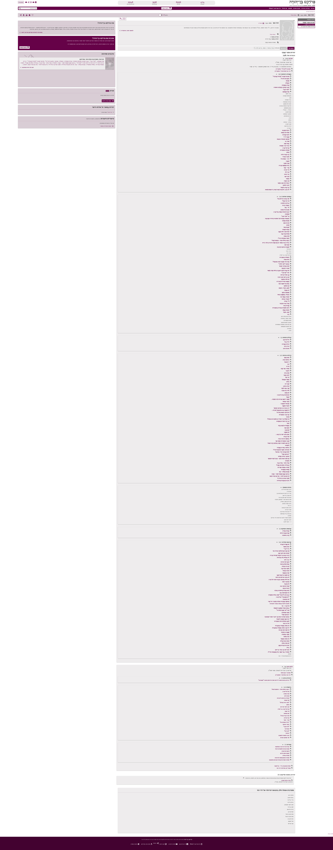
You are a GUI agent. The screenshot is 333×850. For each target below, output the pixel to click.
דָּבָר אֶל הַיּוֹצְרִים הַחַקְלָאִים (282, 421)
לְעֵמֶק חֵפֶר (286, 428)
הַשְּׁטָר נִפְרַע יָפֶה (285, 568)
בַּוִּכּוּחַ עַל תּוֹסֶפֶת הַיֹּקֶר (283, 283)
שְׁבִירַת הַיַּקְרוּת (285, 566)
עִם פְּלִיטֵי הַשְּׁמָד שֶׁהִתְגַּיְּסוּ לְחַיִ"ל (281, 450)
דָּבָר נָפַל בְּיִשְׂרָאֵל (285, 187)
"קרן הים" (286, 731)
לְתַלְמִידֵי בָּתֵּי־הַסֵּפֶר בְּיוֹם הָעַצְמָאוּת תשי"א (278, 652)
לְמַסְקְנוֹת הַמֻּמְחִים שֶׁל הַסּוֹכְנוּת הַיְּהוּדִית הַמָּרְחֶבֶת (277, 218)
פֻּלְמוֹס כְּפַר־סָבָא (285, 234)
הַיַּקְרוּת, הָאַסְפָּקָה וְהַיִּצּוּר (283, 294)
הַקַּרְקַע (287, 81)
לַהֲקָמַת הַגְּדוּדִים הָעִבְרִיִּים (283, 281)
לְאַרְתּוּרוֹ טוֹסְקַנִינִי (285, 403)
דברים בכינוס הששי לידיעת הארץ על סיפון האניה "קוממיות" (273, 680)
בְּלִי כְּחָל (287, 377)
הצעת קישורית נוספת (107, 126)
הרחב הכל (283, 48)
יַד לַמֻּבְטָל (286, 362)
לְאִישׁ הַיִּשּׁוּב (286, 386)
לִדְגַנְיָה (287, 371)
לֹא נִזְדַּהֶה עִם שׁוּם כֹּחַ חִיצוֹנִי (282, 577)
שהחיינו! (287, 729)
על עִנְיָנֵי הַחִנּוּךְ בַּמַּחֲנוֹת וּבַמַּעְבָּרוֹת (280, 628)
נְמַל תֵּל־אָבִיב (285, 148)
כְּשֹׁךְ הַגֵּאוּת (286, 236)
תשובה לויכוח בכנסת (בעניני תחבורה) (279, 603)
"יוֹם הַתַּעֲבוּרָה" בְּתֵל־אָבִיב (282, 597)
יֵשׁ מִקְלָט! (286, 290)
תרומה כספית (166, 8)
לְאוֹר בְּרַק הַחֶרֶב (285, 390)
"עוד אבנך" (286, 726)
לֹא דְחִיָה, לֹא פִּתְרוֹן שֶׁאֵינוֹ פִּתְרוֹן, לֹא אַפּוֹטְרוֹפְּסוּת (277, 189)
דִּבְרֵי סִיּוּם (286, 560)
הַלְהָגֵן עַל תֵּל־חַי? (285, 78)
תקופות (290, 8)
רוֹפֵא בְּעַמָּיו (286, 375)
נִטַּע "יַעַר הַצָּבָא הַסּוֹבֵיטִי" (282, 610)
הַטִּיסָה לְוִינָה (286, 348)
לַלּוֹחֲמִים (287, 445)
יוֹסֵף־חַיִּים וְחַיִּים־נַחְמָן (284, 645)
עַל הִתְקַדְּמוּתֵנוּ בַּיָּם (284, 593)
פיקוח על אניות (285, 751)
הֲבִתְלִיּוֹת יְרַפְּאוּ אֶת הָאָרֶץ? (282, 465)
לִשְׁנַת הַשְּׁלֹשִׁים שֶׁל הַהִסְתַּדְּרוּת (281, 621)
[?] (164, 15)
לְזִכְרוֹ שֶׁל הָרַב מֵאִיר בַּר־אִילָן (282, 650)
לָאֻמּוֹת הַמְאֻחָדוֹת (285, 469)
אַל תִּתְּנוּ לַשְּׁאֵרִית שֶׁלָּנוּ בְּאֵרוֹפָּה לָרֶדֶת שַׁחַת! (278, 443)
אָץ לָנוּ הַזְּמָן (286, 223)
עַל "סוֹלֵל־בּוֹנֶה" (285, 216)
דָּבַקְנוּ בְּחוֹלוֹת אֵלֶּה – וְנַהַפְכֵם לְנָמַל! (280, 240)
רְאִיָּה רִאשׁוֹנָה (286, 185)
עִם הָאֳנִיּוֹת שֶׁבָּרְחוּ (284, 544)
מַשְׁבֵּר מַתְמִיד (285, 157)
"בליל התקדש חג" (284, 722)
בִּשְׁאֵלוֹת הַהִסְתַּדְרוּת (284, 257)
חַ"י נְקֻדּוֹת (286, 301)
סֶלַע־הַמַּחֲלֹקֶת (286, 92)
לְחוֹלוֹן (287, 382)
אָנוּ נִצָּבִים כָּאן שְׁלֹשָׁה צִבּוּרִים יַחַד (281, 551)
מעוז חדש (286, 696)
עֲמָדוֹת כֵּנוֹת (286, 305)
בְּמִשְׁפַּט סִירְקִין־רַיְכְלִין (283, 439)
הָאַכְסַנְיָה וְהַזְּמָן (285, 292)
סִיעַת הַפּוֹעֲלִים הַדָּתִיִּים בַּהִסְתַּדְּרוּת (280, 308)
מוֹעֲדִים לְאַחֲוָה (285, 406)
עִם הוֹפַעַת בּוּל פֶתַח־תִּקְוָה (283, 575)
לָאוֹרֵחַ (287, 225)
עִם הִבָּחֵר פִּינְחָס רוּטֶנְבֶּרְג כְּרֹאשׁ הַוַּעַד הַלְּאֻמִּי (278, 270)
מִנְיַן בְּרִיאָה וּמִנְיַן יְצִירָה (283, 277)
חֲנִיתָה (287, 417)
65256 (178, 2)
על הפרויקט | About (275, 8)
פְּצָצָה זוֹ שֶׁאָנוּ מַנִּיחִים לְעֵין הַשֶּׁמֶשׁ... (280, 399)
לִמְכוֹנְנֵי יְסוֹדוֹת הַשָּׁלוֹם (283, 456)
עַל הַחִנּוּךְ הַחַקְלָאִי (285, 639)
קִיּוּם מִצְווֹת (286, 259)
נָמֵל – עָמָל (286, 168)
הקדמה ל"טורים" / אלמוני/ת (283, 69)
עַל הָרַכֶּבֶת (286, 584)
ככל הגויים (286, 718)
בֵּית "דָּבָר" (286, 549)
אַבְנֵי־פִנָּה (286, 176)
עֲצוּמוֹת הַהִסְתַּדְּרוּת (284, 150)
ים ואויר (287, 733)
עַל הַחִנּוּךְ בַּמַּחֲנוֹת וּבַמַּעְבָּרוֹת (282, 625)
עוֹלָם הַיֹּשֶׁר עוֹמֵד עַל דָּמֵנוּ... (282, 434)
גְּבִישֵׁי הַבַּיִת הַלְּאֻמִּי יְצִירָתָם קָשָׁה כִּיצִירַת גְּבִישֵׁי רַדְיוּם (275, 242)
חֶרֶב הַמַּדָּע (286, 181)
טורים (291, 58)
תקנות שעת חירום (284, 753)
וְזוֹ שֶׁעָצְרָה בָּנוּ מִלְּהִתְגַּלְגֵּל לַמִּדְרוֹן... (280, 410)
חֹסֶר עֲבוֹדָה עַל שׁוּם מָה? (283, 199)
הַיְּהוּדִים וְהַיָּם (286, 588)
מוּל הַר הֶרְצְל (286, 623)
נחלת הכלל (293, 15)
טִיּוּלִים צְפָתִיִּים (285, 344)
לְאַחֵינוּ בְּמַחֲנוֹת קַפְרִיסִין (283, 467)
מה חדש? (284, 8)
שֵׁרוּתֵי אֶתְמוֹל (286, 570)
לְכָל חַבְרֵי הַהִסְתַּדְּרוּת (284, 414)
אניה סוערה (286, 694)
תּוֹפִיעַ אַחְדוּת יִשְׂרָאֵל (284, 266)
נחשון (287, 705)
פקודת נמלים (286, 755)
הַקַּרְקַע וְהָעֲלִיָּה (285, 220)
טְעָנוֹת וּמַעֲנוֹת (285, 229)
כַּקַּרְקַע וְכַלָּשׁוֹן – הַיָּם (284, 472)
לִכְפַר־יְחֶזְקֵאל (286, 401)
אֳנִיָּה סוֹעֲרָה (286, 163)
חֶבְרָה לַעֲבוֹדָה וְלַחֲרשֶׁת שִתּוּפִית (281, 87)
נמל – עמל (286, 720)
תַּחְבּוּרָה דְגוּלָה (285, 582)
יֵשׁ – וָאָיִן (287, 207)
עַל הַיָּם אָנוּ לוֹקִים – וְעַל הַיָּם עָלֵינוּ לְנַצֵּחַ (279, 476)
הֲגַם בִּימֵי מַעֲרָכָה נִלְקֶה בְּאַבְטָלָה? (281, 261)
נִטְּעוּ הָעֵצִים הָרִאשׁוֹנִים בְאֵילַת (281, 590)
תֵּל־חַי (287, 366)
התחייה (261, 23)
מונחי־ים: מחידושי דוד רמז (284, 768)
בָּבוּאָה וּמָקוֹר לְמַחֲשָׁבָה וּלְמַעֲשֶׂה (281, 608)
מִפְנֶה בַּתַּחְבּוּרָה (285, 612)
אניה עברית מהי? (284, 716)
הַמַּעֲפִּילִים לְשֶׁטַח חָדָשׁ (283, 425)
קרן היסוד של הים (284, 707)
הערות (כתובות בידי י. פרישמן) (282, 766)
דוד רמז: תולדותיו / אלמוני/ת (283, 675)
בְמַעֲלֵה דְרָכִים (285, 205)
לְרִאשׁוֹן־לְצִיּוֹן (286, 360)
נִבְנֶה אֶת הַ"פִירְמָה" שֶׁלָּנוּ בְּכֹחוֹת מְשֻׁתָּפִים (278, 595)
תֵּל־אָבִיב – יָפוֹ (285, 606)
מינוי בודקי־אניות (286, 780)
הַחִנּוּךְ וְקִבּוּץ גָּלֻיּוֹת (284, 641)
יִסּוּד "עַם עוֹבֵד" (285, 272)
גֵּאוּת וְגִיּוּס (286, 373)
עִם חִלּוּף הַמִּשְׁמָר (285, 279)
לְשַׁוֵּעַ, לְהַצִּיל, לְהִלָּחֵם (284, 288)
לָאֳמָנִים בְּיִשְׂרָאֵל (285, 632)
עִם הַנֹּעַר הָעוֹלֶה (285, 643)
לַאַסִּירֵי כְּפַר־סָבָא (285, 368)
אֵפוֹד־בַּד (287, 141)
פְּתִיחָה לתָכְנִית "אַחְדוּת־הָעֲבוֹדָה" (281, 76)
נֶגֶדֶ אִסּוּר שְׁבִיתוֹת (284, 275)
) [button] (283, 58)
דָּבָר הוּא (287, 172)
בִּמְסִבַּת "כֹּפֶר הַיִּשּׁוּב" (283, 264)
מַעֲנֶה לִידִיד (286, 137)
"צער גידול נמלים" (284, 702)
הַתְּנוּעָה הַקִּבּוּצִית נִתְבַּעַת (283, 139)
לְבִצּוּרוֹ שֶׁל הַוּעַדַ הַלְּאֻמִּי (283, 183)
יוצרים (312, 8)
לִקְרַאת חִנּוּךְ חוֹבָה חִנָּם (283, 553)
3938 (154, 2)
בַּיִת (288, 314)
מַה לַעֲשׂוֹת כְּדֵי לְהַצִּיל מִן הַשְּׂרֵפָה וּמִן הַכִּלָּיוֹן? (278, 419)
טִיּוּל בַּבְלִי (286, 342)
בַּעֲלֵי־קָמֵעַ (286, 143)
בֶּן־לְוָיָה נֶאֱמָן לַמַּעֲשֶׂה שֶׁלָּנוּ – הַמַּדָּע (280, 474)
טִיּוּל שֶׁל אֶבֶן (286, 339)
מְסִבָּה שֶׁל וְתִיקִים (285, 562)
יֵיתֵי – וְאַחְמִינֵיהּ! (285, 159)
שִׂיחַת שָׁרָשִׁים (285, 135)
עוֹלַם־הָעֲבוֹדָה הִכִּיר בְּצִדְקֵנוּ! (282, 452)
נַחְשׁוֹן (287, 152)
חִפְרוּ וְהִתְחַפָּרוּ (285, 573)
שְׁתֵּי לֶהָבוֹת (286, 436)
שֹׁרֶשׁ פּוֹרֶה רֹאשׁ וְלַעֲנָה (283, 231)
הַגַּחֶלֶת (287, 178)
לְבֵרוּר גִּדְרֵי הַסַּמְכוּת (284, 145)
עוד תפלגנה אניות (284, 737)
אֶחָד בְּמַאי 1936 (285, 388)
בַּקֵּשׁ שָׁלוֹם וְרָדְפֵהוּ (284, 564)
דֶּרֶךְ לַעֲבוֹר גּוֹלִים (285, 154)
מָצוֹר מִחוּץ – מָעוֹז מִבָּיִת (283, 463)
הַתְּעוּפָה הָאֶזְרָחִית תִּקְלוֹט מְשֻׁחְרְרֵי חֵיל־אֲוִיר (278, 601)
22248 (130, 2)
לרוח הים (290, 667)
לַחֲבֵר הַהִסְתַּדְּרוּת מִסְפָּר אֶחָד (282, 441)
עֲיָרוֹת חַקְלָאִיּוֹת (285, 85)
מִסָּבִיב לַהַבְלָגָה (285, 268)
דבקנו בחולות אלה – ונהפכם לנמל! (280, 689)
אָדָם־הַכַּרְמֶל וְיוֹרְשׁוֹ (284, 533)
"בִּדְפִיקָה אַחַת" (285, 454)
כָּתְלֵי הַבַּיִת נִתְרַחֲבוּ (284, 303)
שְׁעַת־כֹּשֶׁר (286, 245)
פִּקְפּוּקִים (287, 214)
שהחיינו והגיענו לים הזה (283, 698)
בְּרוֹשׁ (288, 647)
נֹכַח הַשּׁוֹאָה (286, 286)
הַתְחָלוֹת (287, 83)
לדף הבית (330, 834)
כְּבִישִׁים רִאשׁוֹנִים (285, 203)
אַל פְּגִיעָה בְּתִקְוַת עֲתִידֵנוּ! (283, 412)
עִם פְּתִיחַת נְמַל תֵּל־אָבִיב (283, 395)
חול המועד (286, 700)
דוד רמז (110, 112)
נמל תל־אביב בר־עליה (283, 709)
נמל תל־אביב (285, 691)
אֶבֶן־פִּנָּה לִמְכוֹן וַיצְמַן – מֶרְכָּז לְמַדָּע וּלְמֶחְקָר (278, 458)
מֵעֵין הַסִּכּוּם (286, 636)
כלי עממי (287, 711)
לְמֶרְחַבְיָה (287, 430)
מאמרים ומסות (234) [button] (272, 42)
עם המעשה (286, 713)
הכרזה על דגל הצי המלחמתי (282, 747)
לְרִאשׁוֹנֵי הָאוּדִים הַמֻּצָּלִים (283, 447)
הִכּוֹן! (288, 423)
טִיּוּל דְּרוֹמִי (286, 346)
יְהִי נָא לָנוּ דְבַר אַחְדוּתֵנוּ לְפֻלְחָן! (281, 408)
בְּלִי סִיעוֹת (286, 174)
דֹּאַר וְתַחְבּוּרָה (286, 599)
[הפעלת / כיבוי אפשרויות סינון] (161, 15)
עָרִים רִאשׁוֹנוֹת (285, 535)
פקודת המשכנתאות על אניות (282, 758)
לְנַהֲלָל (287, 397)
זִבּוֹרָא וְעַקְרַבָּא (285, 130)
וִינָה (288, 364)
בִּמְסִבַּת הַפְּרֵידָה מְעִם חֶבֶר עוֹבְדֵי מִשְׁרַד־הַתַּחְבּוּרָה (277, 617)
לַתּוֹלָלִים (287, 461)
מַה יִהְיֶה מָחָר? (285, 201)
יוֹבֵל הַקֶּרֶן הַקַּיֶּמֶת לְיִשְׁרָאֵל (282, 619)
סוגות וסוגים (296, 8)
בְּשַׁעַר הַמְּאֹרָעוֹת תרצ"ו (283, 238)
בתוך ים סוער (286, 724)
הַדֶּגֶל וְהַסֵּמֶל (286, 546)
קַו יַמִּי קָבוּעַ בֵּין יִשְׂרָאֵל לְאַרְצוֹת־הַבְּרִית (279, 555)
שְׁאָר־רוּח (287, 384)
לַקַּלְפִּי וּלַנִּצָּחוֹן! (285, 379)
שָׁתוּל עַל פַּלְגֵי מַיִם (284, 586)
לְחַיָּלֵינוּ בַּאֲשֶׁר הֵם (285, 297)
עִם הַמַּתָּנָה (286, 432)
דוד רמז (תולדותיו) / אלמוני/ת (283, 71)
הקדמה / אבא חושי (286, 673)
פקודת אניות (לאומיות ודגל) (282, 749)
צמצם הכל (291, 48)
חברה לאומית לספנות (284, 735)
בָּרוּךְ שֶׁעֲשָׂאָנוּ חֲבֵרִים (284, 165)
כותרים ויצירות (305, 8)
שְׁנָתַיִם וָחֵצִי (286, 227)
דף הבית (313, 11)
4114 (202, 2)
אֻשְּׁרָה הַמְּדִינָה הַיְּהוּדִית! (283, 478)
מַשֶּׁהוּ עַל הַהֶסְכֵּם (285, 132)
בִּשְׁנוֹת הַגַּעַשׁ (286, 310)
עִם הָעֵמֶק (287, 393)
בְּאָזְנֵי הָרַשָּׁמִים (285, 634)
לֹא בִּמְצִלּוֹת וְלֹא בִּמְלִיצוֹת (283, 557)
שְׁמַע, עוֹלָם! (286, 312)
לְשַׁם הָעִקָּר (286, 357)
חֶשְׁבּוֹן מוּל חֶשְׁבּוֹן (285, 210)
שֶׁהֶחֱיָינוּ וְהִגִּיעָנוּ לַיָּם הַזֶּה (283, 247)
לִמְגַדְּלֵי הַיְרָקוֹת (285, 299)
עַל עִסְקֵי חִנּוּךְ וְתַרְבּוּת (284, 630)
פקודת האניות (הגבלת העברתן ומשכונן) (279, 760)
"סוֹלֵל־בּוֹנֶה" (286, 89)
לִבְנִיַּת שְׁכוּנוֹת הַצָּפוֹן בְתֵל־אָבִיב (281, 212)
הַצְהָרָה (287, 161)
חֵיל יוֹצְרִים (286, 170)
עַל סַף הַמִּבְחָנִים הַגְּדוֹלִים (283, 480)
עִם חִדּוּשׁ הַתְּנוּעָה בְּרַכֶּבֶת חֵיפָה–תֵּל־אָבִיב (279, 579)
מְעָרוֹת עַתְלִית (285, 531)
